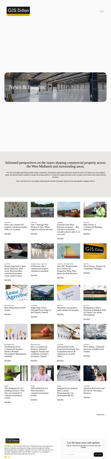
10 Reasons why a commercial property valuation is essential (39, 268)
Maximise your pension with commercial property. (68, 308)
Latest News (7, 222)
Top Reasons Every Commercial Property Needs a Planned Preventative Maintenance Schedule (15, 351)
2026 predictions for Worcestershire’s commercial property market (39, 392)
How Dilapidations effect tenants (15, 308)
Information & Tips (35, 264)
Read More (7, 234)
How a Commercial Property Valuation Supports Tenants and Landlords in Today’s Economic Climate (40, 351)
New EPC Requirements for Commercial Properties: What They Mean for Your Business (67, 270)
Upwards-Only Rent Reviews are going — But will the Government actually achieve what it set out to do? (68, 229)
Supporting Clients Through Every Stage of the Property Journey (41, 310)
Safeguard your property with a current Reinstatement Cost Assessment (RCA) (67, 392)
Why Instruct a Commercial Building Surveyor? (92, 227)
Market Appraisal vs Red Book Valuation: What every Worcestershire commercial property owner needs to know (14, 271)
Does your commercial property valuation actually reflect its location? (15, 227)
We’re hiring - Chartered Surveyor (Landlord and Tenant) (93, 349)
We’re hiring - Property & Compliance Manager (94, 267)
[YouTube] (5, 457)
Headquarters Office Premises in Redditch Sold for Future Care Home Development (94, 311)
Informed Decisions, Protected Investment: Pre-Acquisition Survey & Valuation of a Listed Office (68, 351)
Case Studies (34, 305)
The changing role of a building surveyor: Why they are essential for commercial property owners (14, 393)
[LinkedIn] (9, 457)
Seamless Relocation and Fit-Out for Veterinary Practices (93, 390)
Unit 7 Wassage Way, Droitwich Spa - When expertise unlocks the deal (42, 227)
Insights (6, 386)
